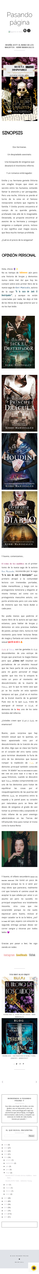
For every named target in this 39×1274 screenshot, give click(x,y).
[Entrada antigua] (36, 1082)
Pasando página (19, 18)
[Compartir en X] (16, 1064)
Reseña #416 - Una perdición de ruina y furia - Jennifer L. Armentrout (19, 1057)
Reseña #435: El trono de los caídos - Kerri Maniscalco (19, 1016)
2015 (6, 1217)
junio (8, 1169)
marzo (8, 1188)
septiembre (10, 1163)
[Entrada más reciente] (2, 1082)
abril (7, 1185)
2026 (6, 1145)
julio (7, 1166)
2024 (6, 1151)
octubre (9, 1160)
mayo (8, 1173)
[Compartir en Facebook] (20, 1064)
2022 (6, 1157)
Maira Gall (19, 1262)
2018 (6, 1207)
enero (8, 1194)
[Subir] (33, 1268)
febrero (8, 1191)
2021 (6, 1198)
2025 (6, 1148)
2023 (6, 1154)
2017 (6, 1211)
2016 (6, 1214)
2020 (6, 1201)
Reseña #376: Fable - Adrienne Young (18, 1181)
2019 (6, 1204)
